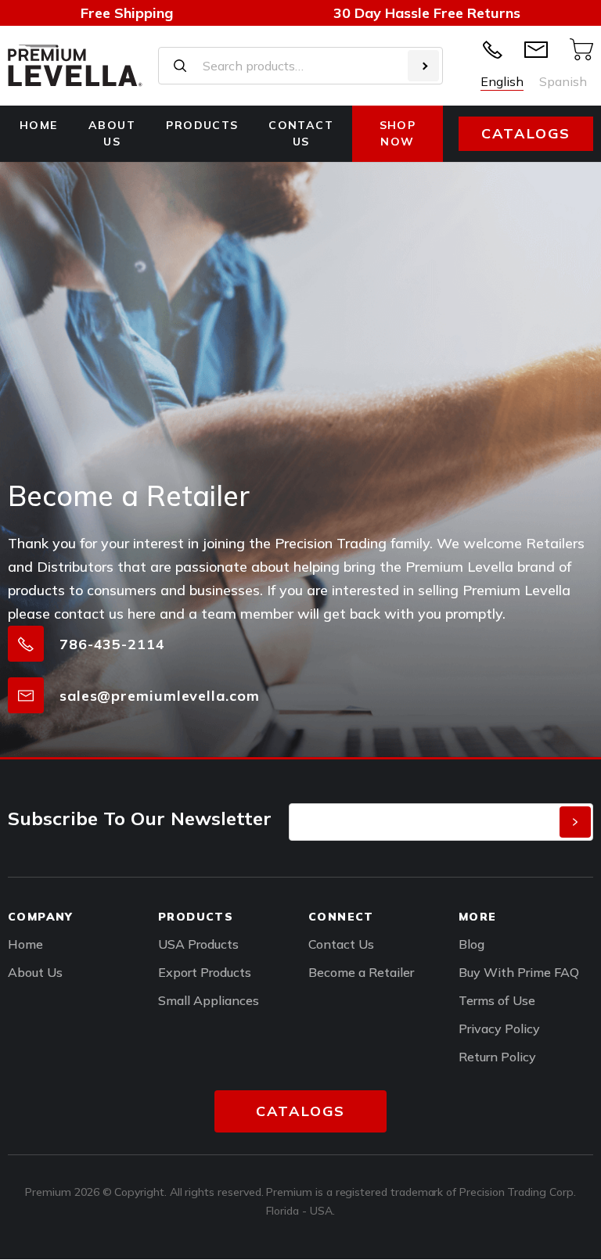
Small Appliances (208, 1000)
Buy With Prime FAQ (519, 972)
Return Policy (497, 1056)
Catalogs (525, 133)
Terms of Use (497, 1000)
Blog (471, 944)
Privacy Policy (499, 1028)
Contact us (300, 133)
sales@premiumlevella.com (159, 696)
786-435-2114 (112, 644)
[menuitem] (502, 81)
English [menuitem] (502, 81)
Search (423, 65)
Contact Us (341, 944)
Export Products (204, 972)
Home (39, 125)
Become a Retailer (361, 972)
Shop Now (398, 133)
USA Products (198, 944)
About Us (111, 133)
